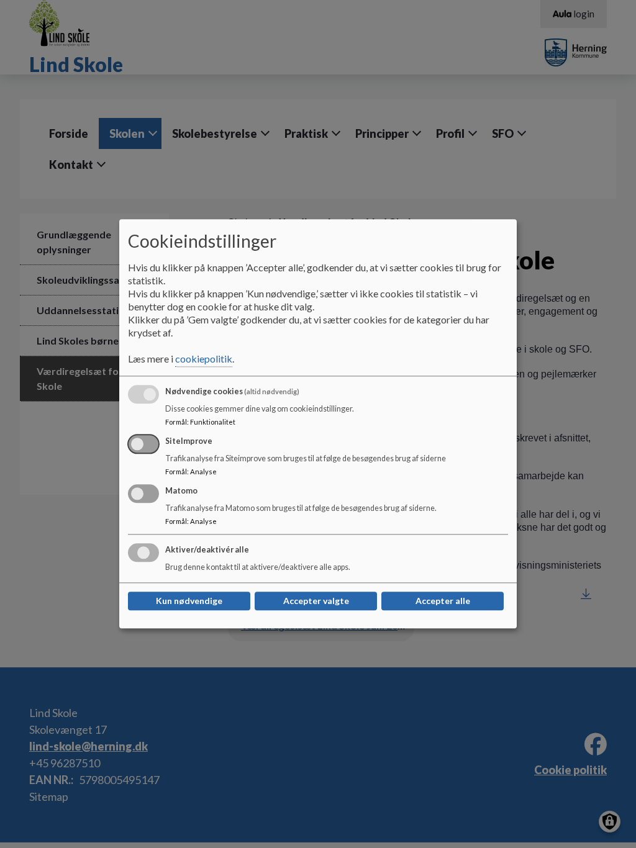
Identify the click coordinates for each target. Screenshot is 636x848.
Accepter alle (443, 601)
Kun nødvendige (189, 601)
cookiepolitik (203, 359)
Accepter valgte (316, 601)
